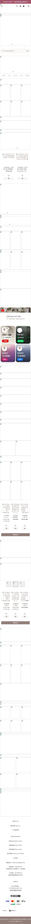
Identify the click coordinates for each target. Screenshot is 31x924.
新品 (21, 75)
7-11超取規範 (15, 830)
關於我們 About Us (15, 825)
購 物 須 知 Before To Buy (15, 841)
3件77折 (15, 75)
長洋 (9, 75)
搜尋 (27, 51)
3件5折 (3, 75)
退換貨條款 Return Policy (15, 845)
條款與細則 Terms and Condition (15, 853)
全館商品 (27, 75)
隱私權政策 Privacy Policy (15, 849)
